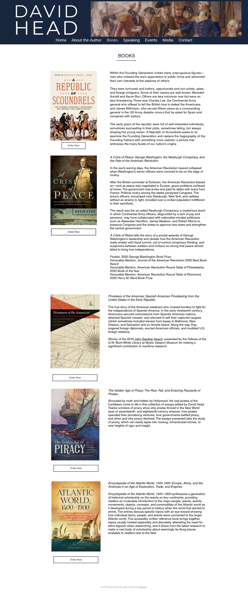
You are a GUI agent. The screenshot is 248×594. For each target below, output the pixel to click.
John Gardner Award (148, 339)
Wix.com (143, 587)
